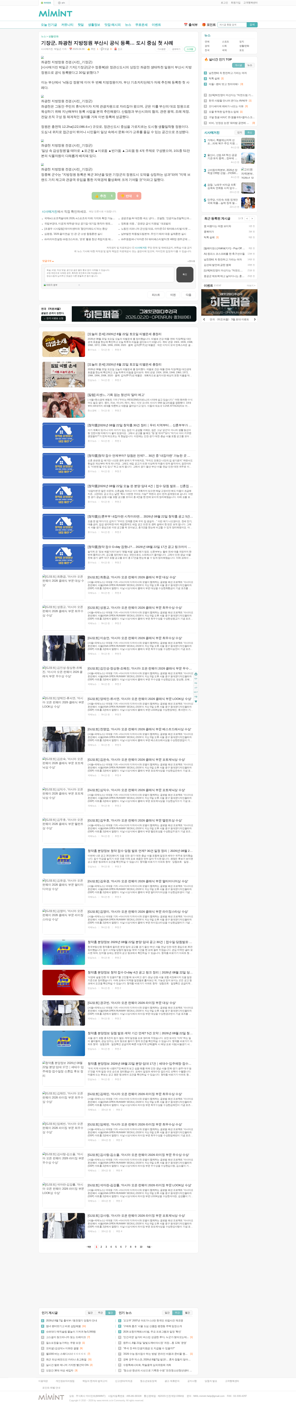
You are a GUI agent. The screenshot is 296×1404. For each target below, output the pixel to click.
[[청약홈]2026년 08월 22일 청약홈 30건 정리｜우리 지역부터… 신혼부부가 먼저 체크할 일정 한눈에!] (63, 435)
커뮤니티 (67, 24)
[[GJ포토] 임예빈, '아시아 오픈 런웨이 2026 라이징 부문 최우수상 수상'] (63, 1134)
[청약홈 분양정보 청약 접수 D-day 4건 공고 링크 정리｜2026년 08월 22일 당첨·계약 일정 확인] (63, 982)
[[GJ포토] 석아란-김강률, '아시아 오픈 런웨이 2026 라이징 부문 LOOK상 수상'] (63, 1195)
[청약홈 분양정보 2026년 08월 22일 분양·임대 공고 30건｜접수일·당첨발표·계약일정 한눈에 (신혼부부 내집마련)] (63, 952)
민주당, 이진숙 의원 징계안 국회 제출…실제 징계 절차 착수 (222, 202)
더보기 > (251, 285)
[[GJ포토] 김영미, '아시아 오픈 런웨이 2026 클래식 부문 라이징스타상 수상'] (63, 922)
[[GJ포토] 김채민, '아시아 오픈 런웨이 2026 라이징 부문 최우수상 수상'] (63, 1104)
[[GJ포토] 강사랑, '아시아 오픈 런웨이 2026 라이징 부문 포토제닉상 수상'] (63, 1226)
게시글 (238, 65)
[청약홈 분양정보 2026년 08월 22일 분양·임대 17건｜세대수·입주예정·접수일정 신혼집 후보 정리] (63, 1074)
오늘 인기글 (49, 24)
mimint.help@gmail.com (211, 1396)
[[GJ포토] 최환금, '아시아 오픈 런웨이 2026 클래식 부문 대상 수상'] (63, 587)
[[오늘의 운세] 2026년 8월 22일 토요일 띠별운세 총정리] (63, 344)
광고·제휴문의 (172, 1381)
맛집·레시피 (112, 24)
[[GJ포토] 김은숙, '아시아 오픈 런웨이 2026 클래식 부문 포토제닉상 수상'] (63, 770)
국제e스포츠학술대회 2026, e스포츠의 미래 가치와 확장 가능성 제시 (79, 218)
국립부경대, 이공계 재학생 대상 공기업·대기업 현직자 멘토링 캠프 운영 (79, 223)
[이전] (204, 319)
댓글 (196, 697)
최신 (249, 132)
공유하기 (176, 49)
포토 (241, 50)
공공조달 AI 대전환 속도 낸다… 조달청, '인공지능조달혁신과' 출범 (156, 218)
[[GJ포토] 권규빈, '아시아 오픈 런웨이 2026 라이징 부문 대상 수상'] (63, 1013)
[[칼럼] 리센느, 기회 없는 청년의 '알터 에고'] (63, 405)
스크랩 (190, 49)
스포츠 (225, 41)
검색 (252, 24)
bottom (196, 702)
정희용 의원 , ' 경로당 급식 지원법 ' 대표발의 (146, 223)
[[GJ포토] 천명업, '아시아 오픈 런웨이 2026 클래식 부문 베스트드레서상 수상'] (63, 739)
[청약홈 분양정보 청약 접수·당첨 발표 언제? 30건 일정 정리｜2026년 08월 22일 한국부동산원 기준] (63, 861)
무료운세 (141, 24)
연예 (207, 41)
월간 (110, 1312)
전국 (207, 50)
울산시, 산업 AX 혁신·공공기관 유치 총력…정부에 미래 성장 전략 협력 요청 (222, 158)
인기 (239, 132)
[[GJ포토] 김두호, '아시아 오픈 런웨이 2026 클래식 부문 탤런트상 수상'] (63, 830)
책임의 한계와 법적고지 (94, 1381)
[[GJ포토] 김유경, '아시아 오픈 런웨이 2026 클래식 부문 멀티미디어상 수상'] (63, 891)
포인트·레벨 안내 (51, 1387)
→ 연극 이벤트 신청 (53, 318)
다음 (188, 294)
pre (196, 683)
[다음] (254, 319)
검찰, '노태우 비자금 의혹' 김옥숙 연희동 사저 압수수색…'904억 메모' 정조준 (222, 188)
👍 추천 (92, 49)
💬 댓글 (106, 49)
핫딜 (81, 24)
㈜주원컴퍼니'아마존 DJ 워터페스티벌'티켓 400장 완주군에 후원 (156, 239)
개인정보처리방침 (65, 1381)
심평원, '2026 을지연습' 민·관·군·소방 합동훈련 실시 (73, 233)
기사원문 (161, 49)
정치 (241, 41)
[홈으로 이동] (55, 13)
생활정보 (94, 24)
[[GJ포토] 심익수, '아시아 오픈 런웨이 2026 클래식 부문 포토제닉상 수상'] (63, 800)
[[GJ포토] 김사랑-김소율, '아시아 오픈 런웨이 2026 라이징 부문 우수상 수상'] (63, 1165)
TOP (196, 678)
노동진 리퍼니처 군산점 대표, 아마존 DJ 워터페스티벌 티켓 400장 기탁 (156, 228)
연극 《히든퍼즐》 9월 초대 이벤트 (229, 319)
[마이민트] (46, 2)
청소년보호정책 (148, 1381)
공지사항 (192, 1381)
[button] (223, 2)
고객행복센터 (232, 1381)
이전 (173, 294)
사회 (224, 46)
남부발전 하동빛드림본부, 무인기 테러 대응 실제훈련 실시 (153, 233)
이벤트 (156, 24)
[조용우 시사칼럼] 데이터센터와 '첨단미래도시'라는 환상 (75, 228)
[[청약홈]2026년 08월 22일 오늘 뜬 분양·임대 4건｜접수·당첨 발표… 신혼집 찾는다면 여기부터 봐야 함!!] (63, 496)
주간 (100, 1312)
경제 (207, 46)
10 (141, 1246)
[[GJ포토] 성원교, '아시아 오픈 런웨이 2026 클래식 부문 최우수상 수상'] (63, 618)
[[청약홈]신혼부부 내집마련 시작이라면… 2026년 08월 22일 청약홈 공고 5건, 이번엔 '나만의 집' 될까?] (63, 526)
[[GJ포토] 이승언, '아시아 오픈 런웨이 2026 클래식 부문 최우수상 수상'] (63, 648)
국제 (224, 50)
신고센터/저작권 (123, 1381)
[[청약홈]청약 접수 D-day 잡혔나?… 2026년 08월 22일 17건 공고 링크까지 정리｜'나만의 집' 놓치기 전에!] (63, 557)
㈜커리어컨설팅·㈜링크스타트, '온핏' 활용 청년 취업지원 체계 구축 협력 (79, 239)
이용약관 (43, 1381)
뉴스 (128, 24)
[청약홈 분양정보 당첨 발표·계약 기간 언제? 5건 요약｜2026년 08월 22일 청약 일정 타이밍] (63, 1043)
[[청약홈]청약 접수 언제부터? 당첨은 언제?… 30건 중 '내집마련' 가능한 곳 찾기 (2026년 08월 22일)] (63, 466)
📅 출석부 (191, 24)
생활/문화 (244, 46)
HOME (196, 674)
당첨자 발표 (211, 1381)
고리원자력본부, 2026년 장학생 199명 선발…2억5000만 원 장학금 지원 (222, 173)
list (196, 687)
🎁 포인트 (209, 24)
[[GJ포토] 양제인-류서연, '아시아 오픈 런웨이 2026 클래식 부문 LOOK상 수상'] (63, 709)
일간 (90, 1312)
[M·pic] (61, 2)
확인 (185, 274)
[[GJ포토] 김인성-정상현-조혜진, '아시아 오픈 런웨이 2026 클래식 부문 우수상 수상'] (63, 678)
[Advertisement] (217, 14)
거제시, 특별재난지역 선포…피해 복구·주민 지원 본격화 (222, 143)
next (196, 692)
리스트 (156, 294)
